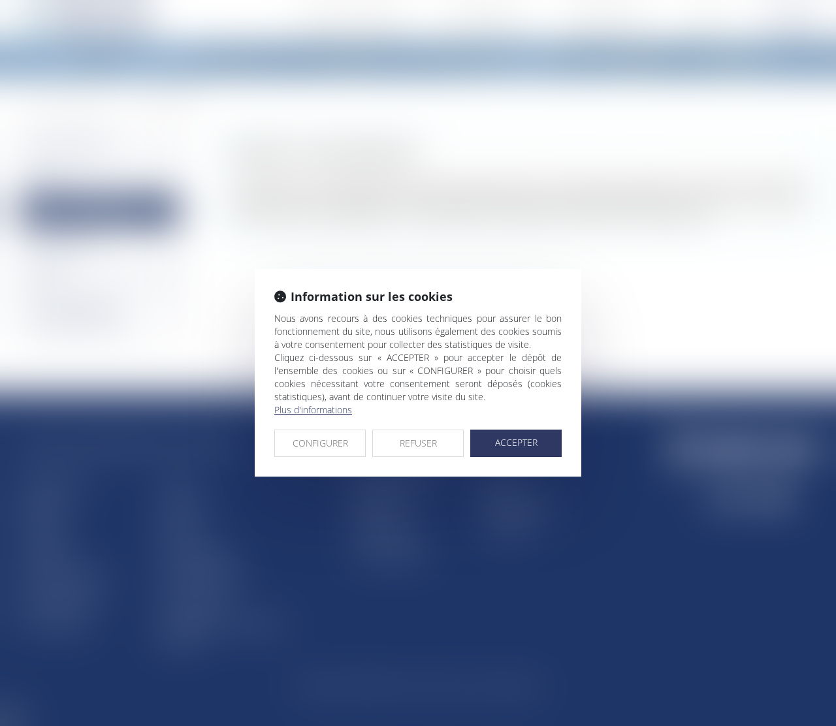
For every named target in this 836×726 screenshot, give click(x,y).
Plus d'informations (313, 409)
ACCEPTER (516, 442)
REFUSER (418, 443)
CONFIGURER (320, 443)
